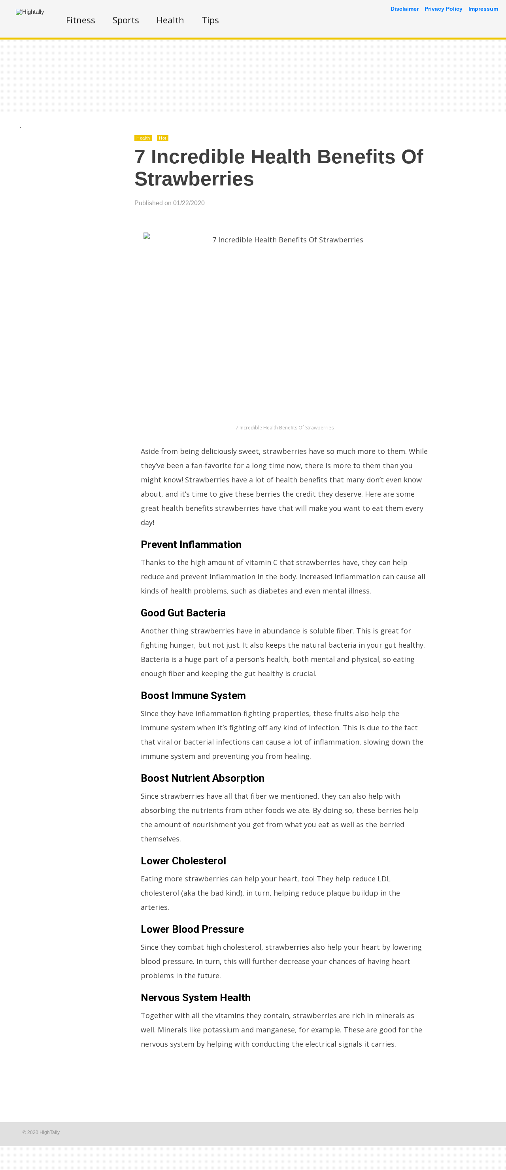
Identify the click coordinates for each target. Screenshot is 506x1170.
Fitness (80, 20)
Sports (126, 20)
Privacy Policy (444, 9)
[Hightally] (30, 11)
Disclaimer (405, 9)
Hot (162, 138)
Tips (210, 20)
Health (170, 20)
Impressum (483, 9)
